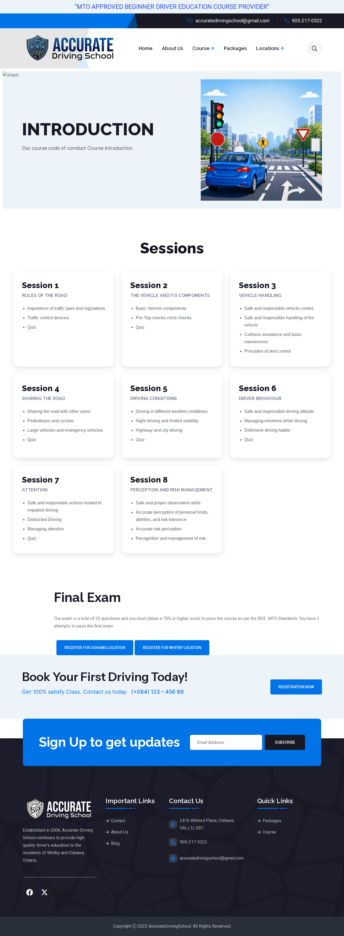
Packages (235, 48)
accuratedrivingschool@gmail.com (232, 20)
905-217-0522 (306, 20)
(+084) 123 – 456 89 (157, 692)
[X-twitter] (44, 892)
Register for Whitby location (172, 648)
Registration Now (296, 687)
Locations (267, 48)
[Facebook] (29, 892)
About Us (172, 48)
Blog (115, 843)
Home (146, 48)
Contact (118, 820)
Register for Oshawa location (94, 648)
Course (201, 48)
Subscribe (285, 742)
